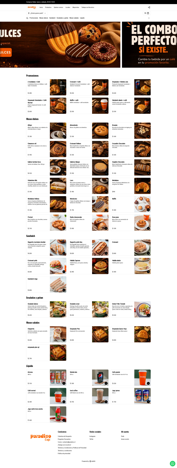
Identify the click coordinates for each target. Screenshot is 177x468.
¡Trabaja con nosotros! (64, 445)
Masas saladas (74, 18)
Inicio (41, 7)
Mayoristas (76, 7)
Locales (68, 7)
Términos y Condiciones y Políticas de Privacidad (72, 448)
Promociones (34, 18)
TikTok (91, 439)
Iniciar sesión (125, 439)
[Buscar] (27, 18)
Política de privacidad (64, 453)
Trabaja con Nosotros (88, 7)
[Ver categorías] (149, 18)
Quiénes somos (58, 7)
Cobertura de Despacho (65, 436)
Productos (48, 7)
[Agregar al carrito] (63, 93)
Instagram (92, 436)
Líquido (82, 18)
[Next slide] (176, 45)
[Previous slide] (1, 45)
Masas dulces (43, 18)
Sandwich (52, 18)
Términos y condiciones (65, 450)
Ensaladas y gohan (62, 18)
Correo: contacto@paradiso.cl (66, 442)
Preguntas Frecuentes (64, 439)
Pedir (122, 436)
